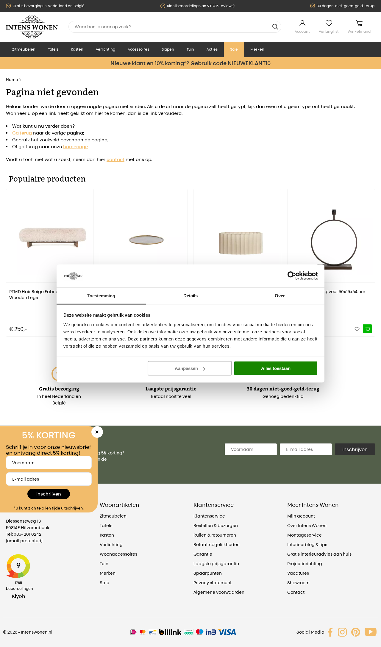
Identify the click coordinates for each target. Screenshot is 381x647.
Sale (234, 49)
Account (302, 31)
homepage (75, 146)
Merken (257, 49)
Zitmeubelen (23, 49)
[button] (10, 258)
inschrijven (355, 449)
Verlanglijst (329, 31)
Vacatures (298, 573)
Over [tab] (280, 295)
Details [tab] (190, 295)
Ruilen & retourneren (214, 534)
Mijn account (301, 515)
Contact (296, 592)
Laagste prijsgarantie (216, 563)
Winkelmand (359, 31)
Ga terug (22, 133)
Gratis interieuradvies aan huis (319, 554)
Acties (212, 49)
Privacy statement (212, 582)
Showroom (298, 582)
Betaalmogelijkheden (216, 544)
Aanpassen (186, 368)
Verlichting (105, 49)
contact (115, 159)
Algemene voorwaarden (218, 592)
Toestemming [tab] (101, 295)
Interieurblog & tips (307, 544)
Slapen (168, 49)
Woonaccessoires (118, 554)
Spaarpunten (207, 573)
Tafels (53, 49)
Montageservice (304, 534)
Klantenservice (209, 515)
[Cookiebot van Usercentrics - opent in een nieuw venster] (292, 275)
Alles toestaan (276, 368)
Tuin (190, 49)
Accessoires (138, 49)
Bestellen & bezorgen (215, 525)
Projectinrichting (304, 563)
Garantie (202, 554)
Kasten (77, 49)
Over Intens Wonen (307, 525)
